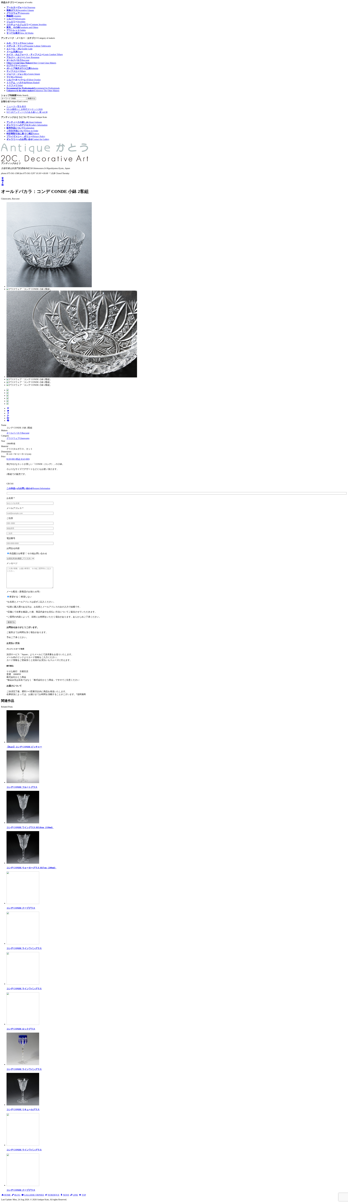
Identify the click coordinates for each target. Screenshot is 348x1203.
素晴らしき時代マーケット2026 (25, 109)
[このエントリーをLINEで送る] (8, 420)
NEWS (66, 1195)
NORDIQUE (53, 1195)
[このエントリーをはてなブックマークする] (8, 418)
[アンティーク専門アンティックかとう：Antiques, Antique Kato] (44, 161)
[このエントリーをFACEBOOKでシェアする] (8, 413)
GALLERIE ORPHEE (34, 1195)
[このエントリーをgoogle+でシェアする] (8, 415)
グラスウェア (18, 438)
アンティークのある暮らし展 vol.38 (27, 112)
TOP (84, 1195)
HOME (7, 1195)
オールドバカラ (18, 433)
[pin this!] (8, 408)
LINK (75, 1195)
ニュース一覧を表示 (16, 106)
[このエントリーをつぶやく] (8, 411)
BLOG (17, 1195)
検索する (31, 98)
